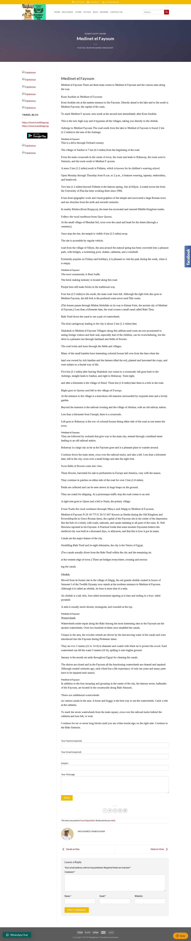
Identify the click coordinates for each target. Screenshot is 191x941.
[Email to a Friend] (115, 810)
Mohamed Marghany (102, 48)
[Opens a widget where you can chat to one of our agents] (180, 936)
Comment (70, 872)
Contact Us (116, 12)
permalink (111, 820)
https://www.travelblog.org (35, 122)
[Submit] (166, 12)
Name (68, 896)
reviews (104, 12)
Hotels (87, 12)
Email (103, 896)
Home (57, 12)
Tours (78, 12)
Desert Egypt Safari (95, 34)
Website (139, 896)
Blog (95, 12)
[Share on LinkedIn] (125, 810)
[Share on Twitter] (110, 810)
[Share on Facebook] (105, 810)
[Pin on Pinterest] (120, 810)
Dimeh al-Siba (72, 849)
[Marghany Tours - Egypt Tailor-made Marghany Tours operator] (36, 12)
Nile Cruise (67, 12)
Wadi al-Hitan (157, 849)
